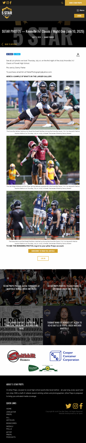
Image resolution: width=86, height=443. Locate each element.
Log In (43, 258)
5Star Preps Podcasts (11, 434)
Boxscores (11, 423)
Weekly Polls (9, 427)
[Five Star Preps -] (6, 12)
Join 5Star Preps (11, 413)
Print (78, 56)
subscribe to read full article (43, 251)
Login (79, 16)
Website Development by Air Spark (71, 413)
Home (8, 409)
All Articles (10, 419)
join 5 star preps (75, 3)
